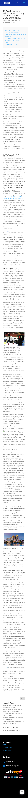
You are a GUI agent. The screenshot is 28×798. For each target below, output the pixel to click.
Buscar (22, 698)
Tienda (4, 744)
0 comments (14, 22)
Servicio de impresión (8, 753)
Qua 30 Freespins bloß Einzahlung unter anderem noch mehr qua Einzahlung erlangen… (15, 40)
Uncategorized (6, 22)
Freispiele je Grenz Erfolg (11, 44)
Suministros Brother (8, 750)
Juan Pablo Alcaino (9, 20)
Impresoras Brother (8, 747)
